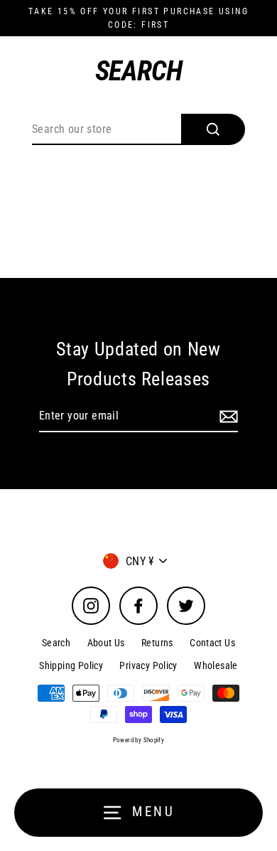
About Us (106, 642)
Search (56, 642)
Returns (157, 642)
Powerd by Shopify (139, 740)
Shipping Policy (71, 665)
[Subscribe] (226, 416)
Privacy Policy (148, 665)
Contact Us (212, 642)
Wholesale (215, 665)
